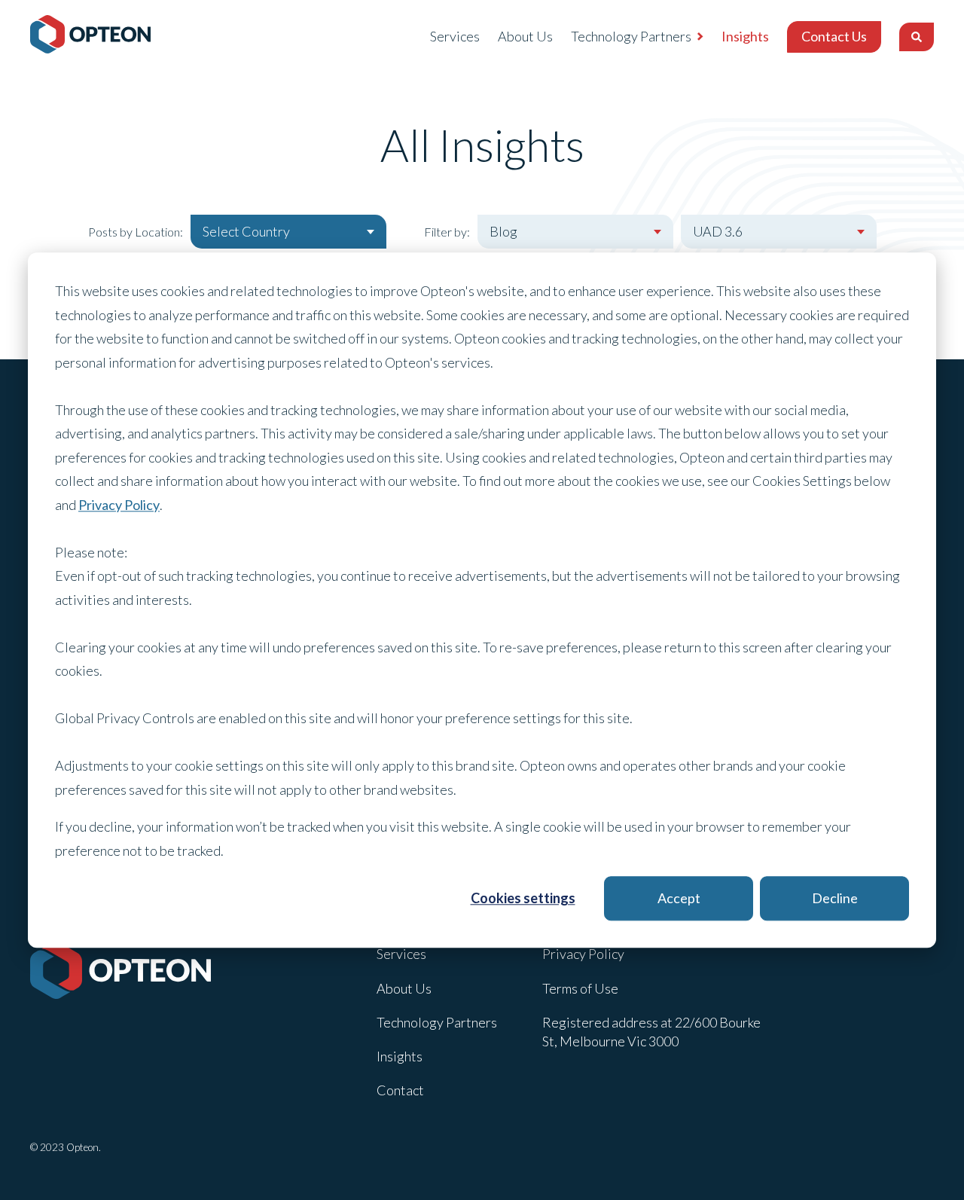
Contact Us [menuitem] (834, 36)
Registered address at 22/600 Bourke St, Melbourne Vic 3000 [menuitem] (651, 1031)
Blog (503, 231)
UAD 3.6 (718, 231)
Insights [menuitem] (745, 36)
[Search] (916, 37)
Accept (678, 898)
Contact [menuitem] (400, 1090)
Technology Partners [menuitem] (631, 36)
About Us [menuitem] (525, 36)
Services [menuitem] (455, 36)
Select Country (246, 231)
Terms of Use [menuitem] (580, 988)
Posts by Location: (135, 231)
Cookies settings (523, 898)
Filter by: (447, 231)
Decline (835, 898)
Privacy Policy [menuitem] (583, 953)
